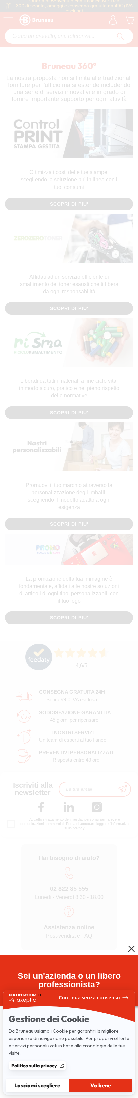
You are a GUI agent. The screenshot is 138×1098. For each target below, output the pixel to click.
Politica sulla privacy (34, 1066)
